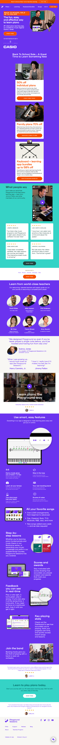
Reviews (23, 726)
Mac (39, 272)
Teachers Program (18, 729)
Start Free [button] (29, 263)
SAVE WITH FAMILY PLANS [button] (29, 135)
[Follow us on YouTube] (52, 720)
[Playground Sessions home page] (2, 7)
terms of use (9, 737)
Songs (40, 7)
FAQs (6, 726)
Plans (7, 7)
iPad (19, 272)
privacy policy (22, 737)
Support (14, 726)
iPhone (24, 272)
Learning (17, 7)
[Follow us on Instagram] (48, 720)
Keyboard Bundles (29, 7)
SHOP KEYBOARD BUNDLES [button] (30, 178)
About (6, 729)
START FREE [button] (43, 1)
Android (29, 272)
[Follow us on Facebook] (41, 720)
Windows (34, 272)
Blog (31, 726)
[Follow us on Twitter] (44, 720)
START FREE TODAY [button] (29, 98)
